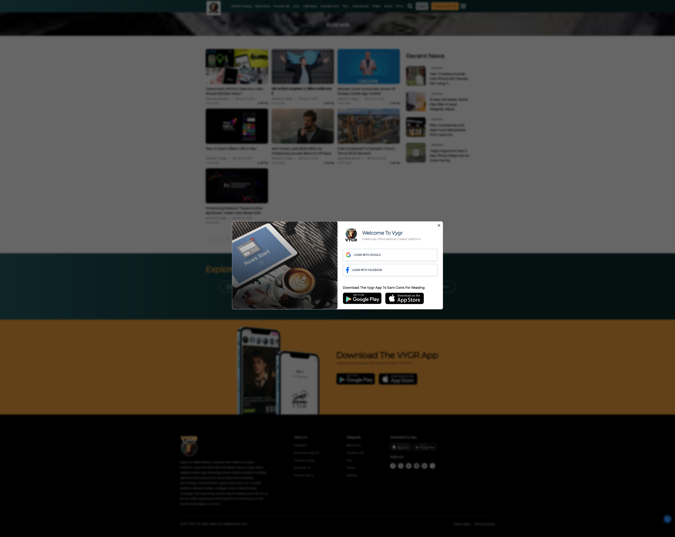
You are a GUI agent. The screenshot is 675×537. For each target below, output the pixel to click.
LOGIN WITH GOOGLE (367, 255)
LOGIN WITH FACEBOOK (367, 270)
